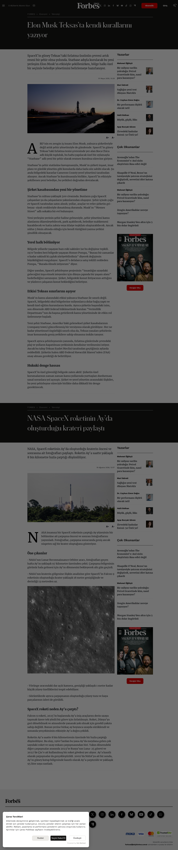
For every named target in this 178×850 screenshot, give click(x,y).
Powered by (76, 843)
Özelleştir (77, 838)
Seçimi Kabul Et (58, 838)
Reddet (40, 838)
